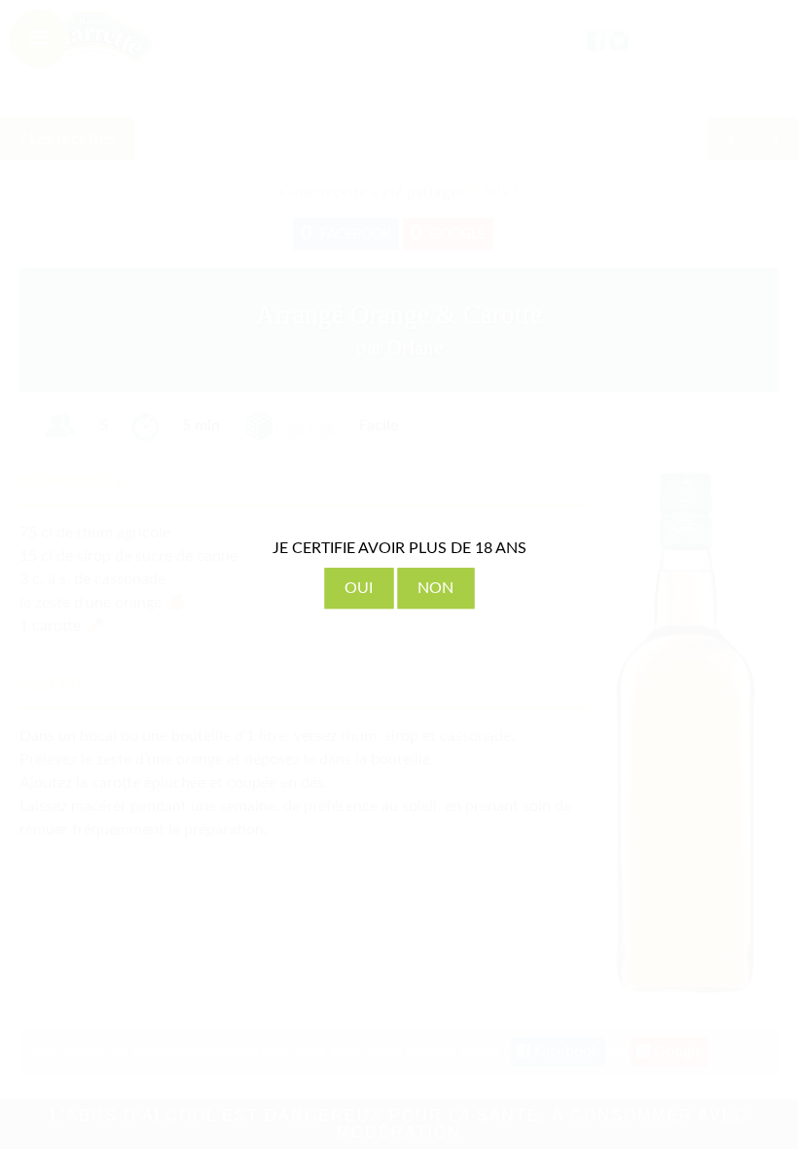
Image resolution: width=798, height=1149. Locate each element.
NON (435, 588)
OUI (359, 588)
